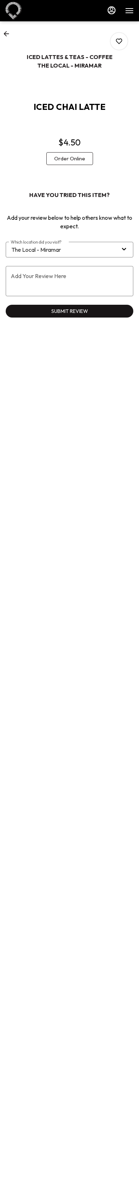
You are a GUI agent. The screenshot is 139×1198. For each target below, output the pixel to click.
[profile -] (111, 10)
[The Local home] (37, 11)
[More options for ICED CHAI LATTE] (119, 41)
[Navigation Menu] (129, 11)
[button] (8, 34)
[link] (69, 158)
